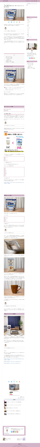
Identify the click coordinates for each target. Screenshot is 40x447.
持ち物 (28, 24)
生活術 (28, 25)
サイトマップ (24, 445)
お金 (28, 31)
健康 (28, 32)
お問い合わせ (21, 445)
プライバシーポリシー (17, 445)
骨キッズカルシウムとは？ (9, 56)
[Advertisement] (14, 48)
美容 (28, 33)
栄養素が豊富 (8, 59)
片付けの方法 (29, 21)
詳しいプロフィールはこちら (31, 56)
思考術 (28, 34)
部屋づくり (29, 22)
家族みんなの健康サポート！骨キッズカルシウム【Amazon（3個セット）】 (13, 361)
